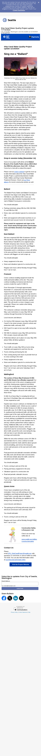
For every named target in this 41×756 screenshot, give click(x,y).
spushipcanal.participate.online (15, 560)
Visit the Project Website (20, 564)
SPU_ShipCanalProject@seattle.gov (20, 553)
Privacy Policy (14, 612)
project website (19, 171)
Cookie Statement (19, 10)
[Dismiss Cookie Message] (38, 2)
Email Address (6, 581)
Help (29, 612)
